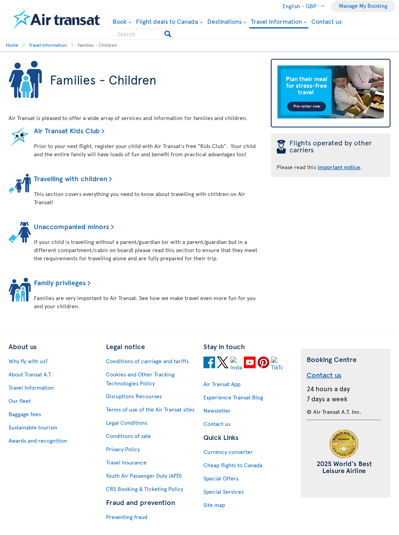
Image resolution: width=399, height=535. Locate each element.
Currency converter (228, 452)
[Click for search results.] (168, 34)
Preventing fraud (126, 517)
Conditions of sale (128, 436)
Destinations (224, 21)
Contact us (326, 21)
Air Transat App (221, 384)
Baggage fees (25, 414)
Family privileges (60, 282)
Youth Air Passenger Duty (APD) (144, 475)
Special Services (223, 491)
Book (122, 21)
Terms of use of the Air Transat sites (150, 409)
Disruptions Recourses (134, 396)
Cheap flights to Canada (232, 465)
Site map (214, 505)
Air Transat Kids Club (67, 130)
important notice (339, 167)
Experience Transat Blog (233, 397)
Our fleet (20, 400)
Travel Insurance (126, 462)
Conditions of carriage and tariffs (147, 361)
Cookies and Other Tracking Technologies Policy (140, 379)
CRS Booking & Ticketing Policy (144, 489)
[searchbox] (144, 34)
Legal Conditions (126, 422)
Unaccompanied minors (71, 226)
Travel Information (276, 21)
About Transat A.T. (30, 374)
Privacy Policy (123, 449)
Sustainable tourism (33, 427)
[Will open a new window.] (209, 364)
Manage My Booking (363, 5)
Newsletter (217, 410)
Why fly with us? (28, 361)
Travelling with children (70, 178)
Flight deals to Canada (167, 21)
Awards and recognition (38, 440)
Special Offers (220, 478)
